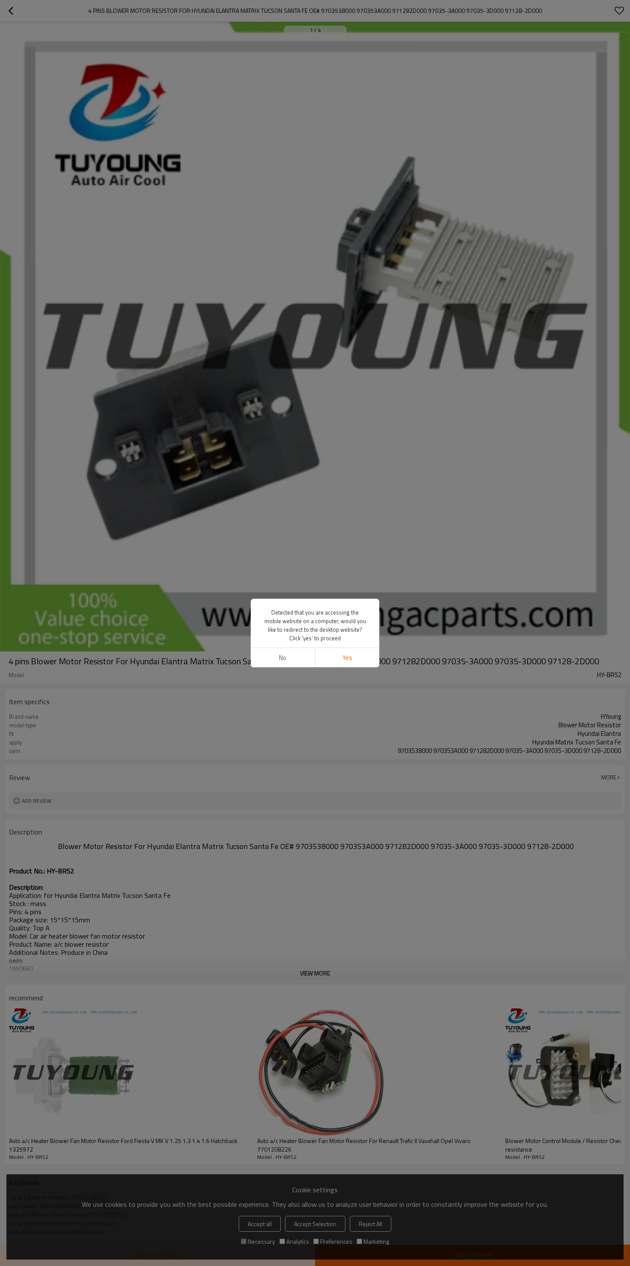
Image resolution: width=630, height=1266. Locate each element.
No (282, 658)
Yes (347, 658)
